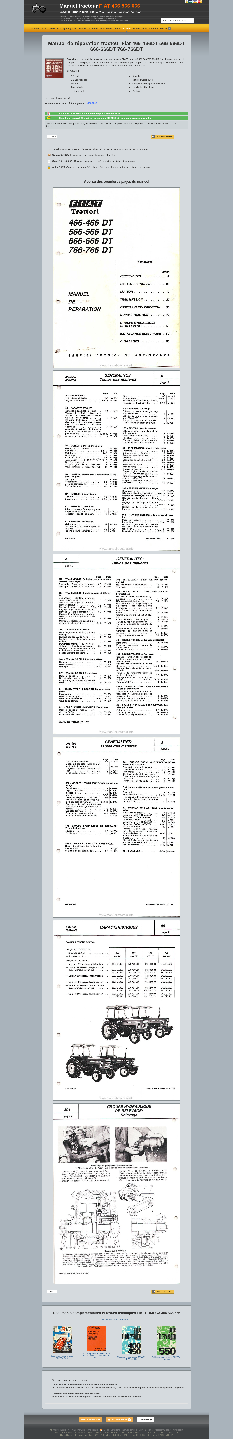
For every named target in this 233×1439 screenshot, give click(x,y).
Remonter (144, 1419)
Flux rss (106, 1430)
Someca (127, 28)
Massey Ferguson (67, 28)
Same (117, 28)
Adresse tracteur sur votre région (169, 1430)
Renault (83, 28)
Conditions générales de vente (124, 1430)
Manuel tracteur (78, 6)
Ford (44, 28)
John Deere (106, 28)
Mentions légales (146, 1430)
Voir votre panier (120, 1419)
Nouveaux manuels (76, 1430)
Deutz (52, 28)
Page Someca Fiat (90, 1419)
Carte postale (92, 1430)
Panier (165, 28)
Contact (153, 28)
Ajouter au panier (164, 137)
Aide (144, 28)
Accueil (35, 28)
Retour (53, 137)
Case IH (93, 28)
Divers (136, 28)
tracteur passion (59, 1430)
